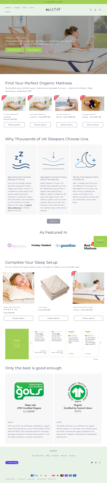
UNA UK (12, 479)
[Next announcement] (101, 2)
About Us (64, 456)
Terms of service (41, 479)
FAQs (48, 456)
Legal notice (31, 479)
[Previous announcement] (5, 2)
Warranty (72, 456)
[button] (9, 8)
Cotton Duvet (43, 307)
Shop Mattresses (14, 50)
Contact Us (55, 456)
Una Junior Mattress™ (63, 114)
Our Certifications (38, 456)
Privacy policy (22, 479)
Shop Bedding (33, 50)
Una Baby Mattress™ (89, 114)
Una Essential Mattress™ (38, 114)
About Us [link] (53, 221)
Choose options (14, 125)
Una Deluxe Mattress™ (11, 114)
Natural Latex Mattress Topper (83, 307)
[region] (66, 342)
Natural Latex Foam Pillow (12, 307)
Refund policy (52, 479)
